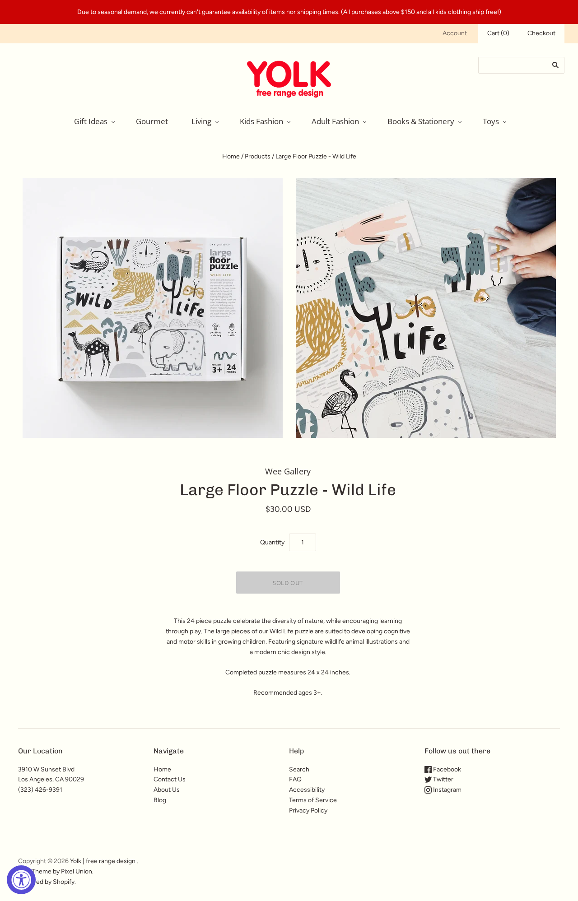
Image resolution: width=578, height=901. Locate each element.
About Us (167, 790)
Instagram (446, 790)
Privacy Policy (308, 810)
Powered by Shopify (46, 882)
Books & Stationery (420, 121)
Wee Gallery (288, 471)
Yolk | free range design (102, 861)
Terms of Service (313, 800)
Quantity (272, 542)
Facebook (446, 769)
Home (231, 156)
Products (257, 156)
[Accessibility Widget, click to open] (21, 879)
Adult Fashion (335, 121)
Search (299, 769)
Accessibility (307, 790)
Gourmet (152, 121)
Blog (160, 800)
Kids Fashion (261, 121)
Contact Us (170, 779)
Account (455, 33)
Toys (491, 121)
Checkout (541, 33)
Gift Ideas (90, 121)
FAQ (295, 779)
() (498, 33)
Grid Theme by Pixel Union (55, 871)
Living (201, 121)
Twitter (442, 779)
